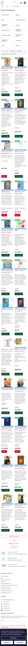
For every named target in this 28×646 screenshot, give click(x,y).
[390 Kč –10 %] (21, 302)
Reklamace (3, 581)
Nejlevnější (12, 51)
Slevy (2, 578)
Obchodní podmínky (5, 583)
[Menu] (24, 2)
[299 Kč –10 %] (7, 382)
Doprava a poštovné (5, 579)
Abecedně (13, 54)
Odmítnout (7, 642)
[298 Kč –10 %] (21, 342)
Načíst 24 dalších (14, 536)
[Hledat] (17, 2)
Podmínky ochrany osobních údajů (9, 585)
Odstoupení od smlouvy (6, 590)
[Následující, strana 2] (14, 540)
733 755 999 (6, 601)
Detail (4, 176)
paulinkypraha (6, 608)
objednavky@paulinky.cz (9, 599)
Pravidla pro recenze (6, 587)
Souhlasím (20, 642)
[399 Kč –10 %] (7, 460)
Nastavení (13, 638)
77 (17, 540)
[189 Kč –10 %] (21, 498)
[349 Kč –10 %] (21, 382)
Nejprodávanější (5, 54)
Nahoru (14, 547)
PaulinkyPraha (6, 604)
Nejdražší (19, 51)
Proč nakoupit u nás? (6, 592)
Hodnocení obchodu (5, 589)
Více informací (17, 634)
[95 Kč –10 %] (7, 302)
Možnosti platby (4, 576)
